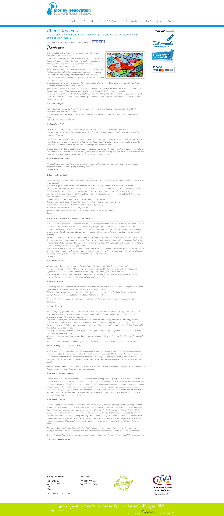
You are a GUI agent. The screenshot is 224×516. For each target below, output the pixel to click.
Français (170, 31)
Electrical (88, 21)
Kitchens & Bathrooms (109, 21)
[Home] (75, 9)
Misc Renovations (154, 21)
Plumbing (73, 21)
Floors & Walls (132, 21)
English (160, 31)
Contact (172, 21)
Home (61, 21)
